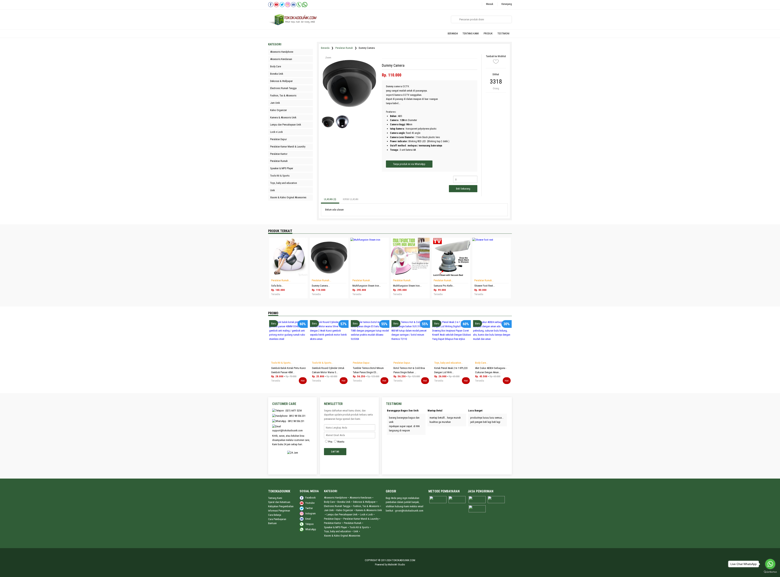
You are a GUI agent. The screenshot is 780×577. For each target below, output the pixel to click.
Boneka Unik (343, 501)
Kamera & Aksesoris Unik (369, 510)
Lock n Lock (366, 514)
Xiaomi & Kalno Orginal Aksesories (342, 535)
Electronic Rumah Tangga (337, 506)
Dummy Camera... (321, 285)
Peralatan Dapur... (362, 362)
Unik (355, 531)
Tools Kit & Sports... (281, 362)
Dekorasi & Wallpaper (364, 501)
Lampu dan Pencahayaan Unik (342, 514)
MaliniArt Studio (396, 564)
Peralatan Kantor (332, 523)
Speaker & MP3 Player (335, 527)
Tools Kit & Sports (359, 527)
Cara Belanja (274, 514)
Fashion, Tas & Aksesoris (366, 506)
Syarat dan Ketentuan (279, 502)
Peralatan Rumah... (280, 280)
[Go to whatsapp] (770, 564)
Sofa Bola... (277, 285)
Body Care (329, 501)
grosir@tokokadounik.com (409, 510)
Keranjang (507, 3)
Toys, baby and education (337, 531)
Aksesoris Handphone (335, 497)
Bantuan (272, 523)
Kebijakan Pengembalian (281, 506)
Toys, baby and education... (448, 362)
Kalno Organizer (344, 510)
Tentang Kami (275, 498)
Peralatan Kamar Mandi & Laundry (360, 518)
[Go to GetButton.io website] (770, 572)
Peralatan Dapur (332, 518)
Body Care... (481, 362)
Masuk (489, 3)
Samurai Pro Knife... (444, 285)
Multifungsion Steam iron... (366, 285)
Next (288, 358)
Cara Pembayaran (277, 519)
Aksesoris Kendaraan (361, 497)
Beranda (325, 47)
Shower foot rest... (484, 285)
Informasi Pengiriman (279, 510)
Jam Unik (329, 510)
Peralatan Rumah (344, 47)
